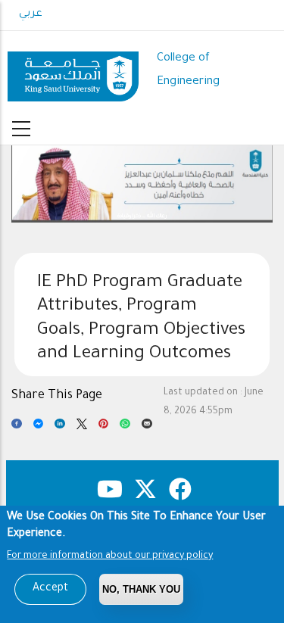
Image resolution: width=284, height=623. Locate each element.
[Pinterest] (103, 427)
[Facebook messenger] (38, 427)
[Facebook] (16, 427)
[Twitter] (81, 427)
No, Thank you (141, 589)
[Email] (147, 427)
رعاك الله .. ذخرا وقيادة (142, 216)
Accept (50, 589)
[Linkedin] (60, 427)
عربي (30, 14)
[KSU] (73, 70)
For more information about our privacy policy (110, 556)
